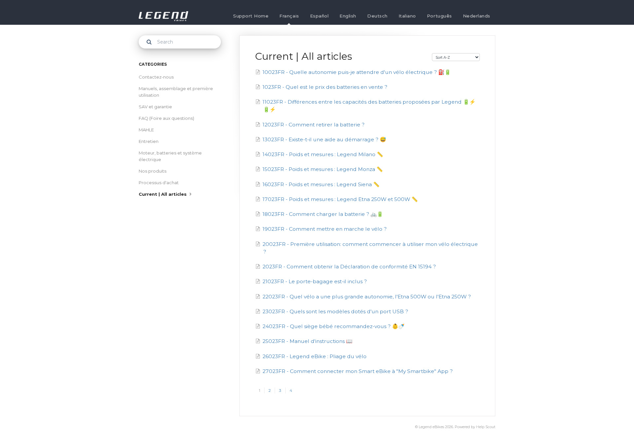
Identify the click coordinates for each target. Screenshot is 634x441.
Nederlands (476, 15)
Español (319, 15)
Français (289, 15)
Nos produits (152, 171)
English (347, 15)
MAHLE (146, 129)
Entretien (148, 141)
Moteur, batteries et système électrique (170, 156)
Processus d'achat (159, 182)
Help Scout (485, 427)
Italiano (407, 15)
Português (439, 15)
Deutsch (377, 15)
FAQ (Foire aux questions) (166, 118)
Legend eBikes (431, 427)
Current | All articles (163, 194)
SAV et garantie (155, 106)
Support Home (250, 15)
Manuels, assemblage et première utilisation (176, 92)
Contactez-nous (156, 77)
